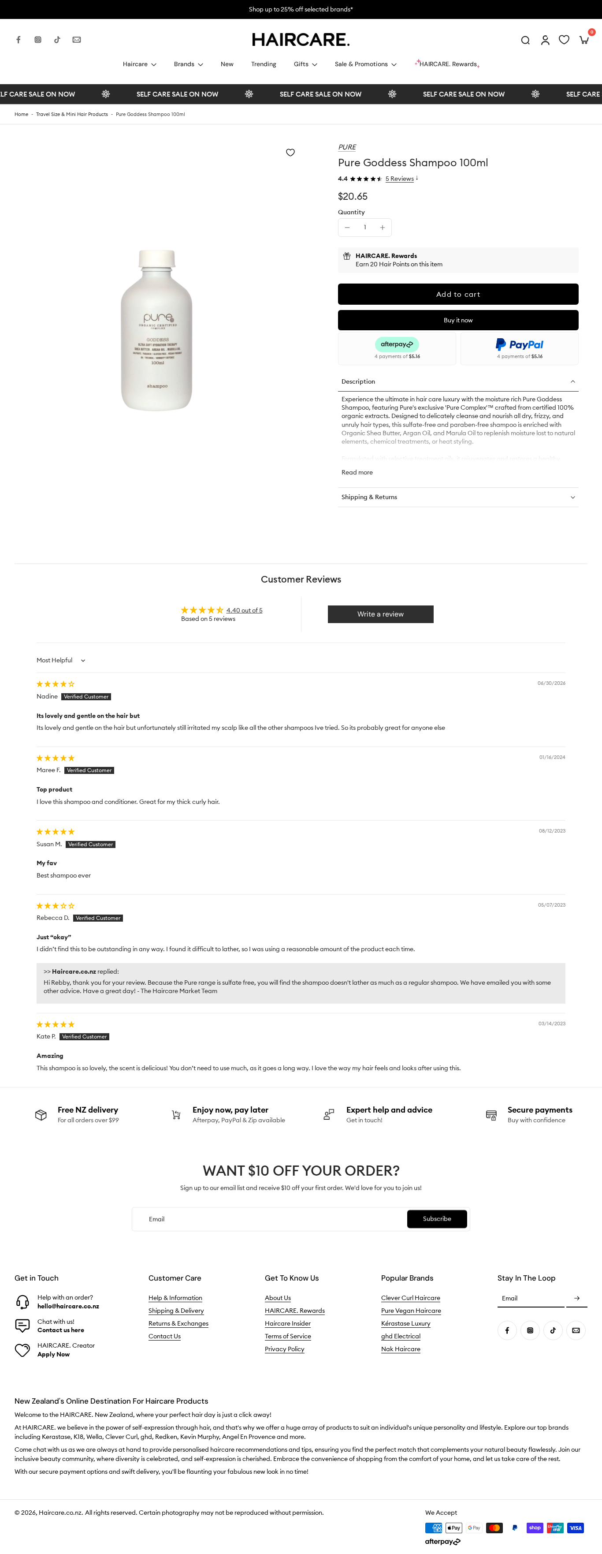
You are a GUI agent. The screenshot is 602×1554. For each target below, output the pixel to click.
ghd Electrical (400, 1336)
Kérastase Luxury (406, 1323)
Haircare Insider (288, 1323)
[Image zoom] (158, 285)
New (227, 64)
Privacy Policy (285, 1349)
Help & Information (175, 1298)
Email (509, 1299)
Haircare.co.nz (60, 1513)
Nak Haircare (400, 1349)
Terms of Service (288, 1336)
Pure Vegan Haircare (411, 1311)
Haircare (135, 64)
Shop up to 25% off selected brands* (169, 9)
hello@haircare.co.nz (68, 1306)
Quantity (351, 212)
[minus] (347, 227)
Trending (263, 64)
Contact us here (60, 1330)
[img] (55, 684)
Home (21, 114)
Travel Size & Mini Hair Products (72, 114)
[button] (458, 294)
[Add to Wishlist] (290, 152)
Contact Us (165, 1336)
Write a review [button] (380, 614)
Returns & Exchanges (178, 1323)
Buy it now (458, 320)
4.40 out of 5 (245, 610)
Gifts (301, 64)
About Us (278, 1298)
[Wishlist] (564, 39)
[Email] (76, 39)
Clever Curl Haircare (410, 1298)
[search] (525, 40)
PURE (347, 146)
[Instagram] (38, 39)
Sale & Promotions (361, 64)
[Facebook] (18, 39)
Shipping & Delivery (176, 1311)
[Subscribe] (576, 1298)
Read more (357, 472)
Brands (184, 64)
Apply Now (53, 1354)
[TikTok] (57, 39)
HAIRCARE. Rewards (295, 1311)
